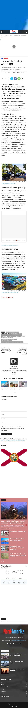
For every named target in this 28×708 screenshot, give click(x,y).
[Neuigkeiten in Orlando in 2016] (5, 533)
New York (3, 694)
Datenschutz (17, 703)
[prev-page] (13, 392)
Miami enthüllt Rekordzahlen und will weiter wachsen (17, 539)
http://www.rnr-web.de (14, 368)
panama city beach (6, 340)
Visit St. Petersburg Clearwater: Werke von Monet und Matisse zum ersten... (18, 555)
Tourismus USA (4, 687)
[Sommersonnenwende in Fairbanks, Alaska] (5, 384)
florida (9, 336)
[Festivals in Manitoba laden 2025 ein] (14, 384)
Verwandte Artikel (9, 378)
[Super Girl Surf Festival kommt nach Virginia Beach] (5, 656)
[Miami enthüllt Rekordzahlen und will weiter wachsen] (5, 541)
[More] (22, 78)
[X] (11, 78)
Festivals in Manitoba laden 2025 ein (13, 388)
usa (22, 342)
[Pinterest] (11, 643)
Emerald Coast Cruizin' (16, 335)
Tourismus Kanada (5, 696)
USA (6, 35)
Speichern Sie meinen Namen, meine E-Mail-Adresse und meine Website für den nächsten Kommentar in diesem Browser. (13, 428)
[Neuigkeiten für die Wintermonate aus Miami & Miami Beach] (5, 548)
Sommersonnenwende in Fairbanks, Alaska (5, 388)
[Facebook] (15, 78)
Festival (4, 336)
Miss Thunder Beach (7, 337)
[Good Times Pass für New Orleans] (5, 664)
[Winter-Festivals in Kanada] (23, 384)
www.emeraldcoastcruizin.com (10, 292)
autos (19, 333)
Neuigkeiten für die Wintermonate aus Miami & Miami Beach (17, 548)
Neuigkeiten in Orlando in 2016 (18, 531)
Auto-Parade (13, 333)
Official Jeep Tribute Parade (9, 339)
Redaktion (5, 72)
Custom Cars (5, 335)
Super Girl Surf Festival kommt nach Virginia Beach (18, 654)
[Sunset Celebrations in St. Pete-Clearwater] (5, 671)
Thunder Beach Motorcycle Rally (10, 342)
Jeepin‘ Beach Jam (20, 336)
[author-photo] (14, 361)
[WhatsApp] (19, 78)
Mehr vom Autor (19, 378)
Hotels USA (3, 691)
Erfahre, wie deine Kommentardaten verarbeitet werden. (12, 440)
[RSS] (14, 643)
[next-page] (15, 392)
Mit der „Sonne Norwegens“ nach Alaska (6, 350)
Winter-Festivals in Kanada (22, 388)
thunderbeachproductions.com (10, 245)
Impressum (10, 703)
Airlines (2, 689)
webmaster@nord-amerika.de (19, 640)
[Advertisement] (14, 15)
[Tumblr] (17, 643)
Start (2, 35)
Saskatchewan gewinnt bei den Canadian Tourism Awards (22, 351)
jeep (14, 336)
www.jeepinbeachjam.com (9, 183)
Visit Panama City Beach (12, 332)
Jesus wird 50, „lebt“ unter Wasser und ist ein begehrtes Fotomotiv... (13, 522)
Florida (10, 35)
